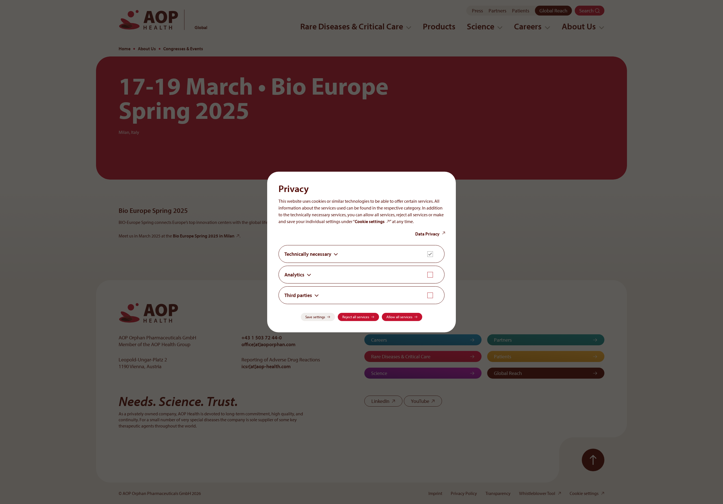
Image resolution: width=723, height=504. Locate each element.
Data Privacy (427, 234)
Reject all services (355, 317)
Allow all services (399, 317)
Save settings (315, 317)
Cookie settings (370, 221)
